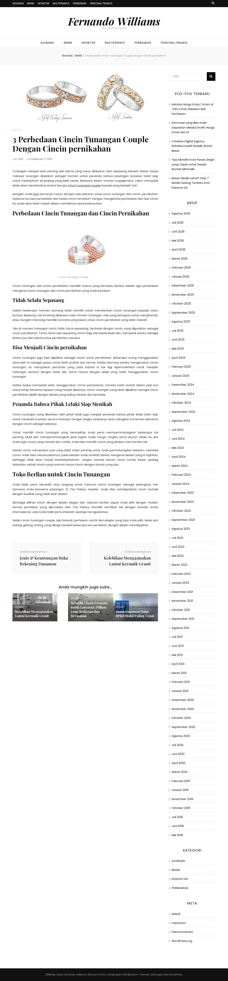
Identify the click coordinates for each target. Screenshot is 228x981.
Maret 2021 (179, 673)
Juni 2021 (178, 646)
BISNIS (30, 3)
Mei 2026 (178, 241)
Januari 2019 (180, 790)
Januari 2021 (180, 691)
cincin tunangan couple (84, 185)
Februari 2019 (181, 781)
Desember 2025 (183, 285)
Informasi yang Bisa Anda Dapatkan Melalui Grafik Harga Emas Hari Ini (193, 127)
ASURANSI (18, 3)
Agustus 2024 (181, 421)
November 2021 (182, 601)
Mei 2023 (178, 556)
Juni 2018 (178, 826)
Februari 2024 (181, 475)
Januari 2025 (180, 376)
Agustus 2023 (181, 529)
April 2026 (178, 249)
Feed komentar (182, 932)
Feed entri (179, 923)
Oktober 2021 (181, 610)
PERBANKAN (79, 3)
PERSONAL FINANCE (101, 3)
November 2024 (183, 394)
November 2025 (183, 295)
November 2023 (183, 502)
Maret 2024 (180, 466)
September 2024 (183, 412)
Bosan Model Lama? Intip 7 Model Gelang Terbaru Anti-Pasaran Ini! (191, 183)
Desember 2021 (182, 592)
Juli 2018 (177, 817)
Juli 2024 (178, 430)
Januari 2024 (181, 484)
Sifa (21, 159)
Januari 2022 (180, 583)
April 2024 (179, 457)
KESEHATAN (180, 879)
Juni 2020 (178, 754)
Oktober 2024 (181, 403)
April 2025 (178, 358)
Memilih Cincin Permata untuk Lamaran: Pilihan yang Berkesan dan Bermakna (89, 609)
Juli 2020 (177, 745)
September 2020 (183, 727)
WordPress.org (182, 941)
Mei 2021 (177, 655)
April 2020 (178, 763)
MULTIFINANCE (61, 3)
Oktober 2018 (181, 808)
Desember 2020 (183, 700)
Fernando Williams (114, 21)
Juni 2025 (178, 340)
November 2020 (183, 709)
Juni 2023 (178, 547)
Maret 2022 (179, 565)
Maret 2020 (180, 772)
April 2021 (178, 664)
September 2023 (183, 520)
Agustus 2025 (181, 322)
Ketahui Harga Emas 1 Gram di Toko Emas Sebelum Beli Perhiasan (192, 109)
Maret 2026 (180, 259)
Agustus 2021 (180, 628)
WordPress (175, 974)
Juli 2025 (177, 331)
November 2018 (182, 799)
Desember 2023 (183, 493)
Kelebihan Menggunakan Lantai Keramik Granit (34, 613)
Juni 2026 (178, 231)
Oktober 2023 (181, 511)
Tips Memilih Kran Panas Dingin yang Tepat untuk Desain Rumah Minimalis (193, 164)
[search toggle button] (213, 3)
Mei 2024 (178, 448)
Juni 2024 (178, 439)
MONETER (43, 3)
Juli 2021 (177, 637)
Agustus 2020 (181, 736)
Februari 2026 (181, 267)
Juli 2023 (177, 538)
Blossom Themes (138, 974)
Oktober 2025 (181, 304)
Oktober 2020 (181, 718)
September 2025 (183, 313)
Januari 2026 (180, 277)
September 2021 (183, 619)
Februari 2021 (181, 682)
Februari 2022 (181, 574)
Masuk (176, 914)
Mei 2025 (178, 349)
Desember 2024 (183, 385)
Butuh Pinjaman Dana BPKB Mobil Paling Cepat (135, 613)
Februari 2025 (181, 367)
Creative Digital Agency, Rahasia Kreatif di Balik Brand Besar (192, 146)
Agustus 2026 (181, 213)
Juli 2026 (177, 223)
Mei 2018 (177, 835)
